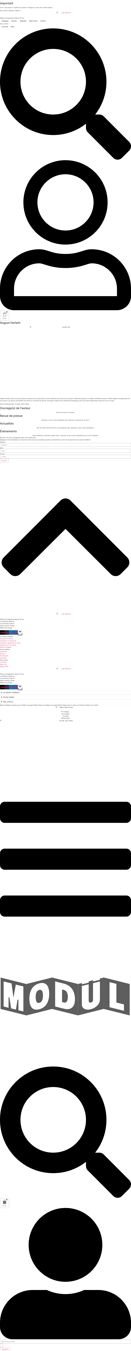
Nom (1, 448)
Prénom (2, 442)
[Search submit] (1, 1345)
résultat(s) (5, 1349)
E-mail (2, 454)
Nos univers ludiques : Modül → (10, 10)
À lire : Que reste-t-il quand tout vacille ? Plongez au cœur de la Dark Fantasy (26, 7)
